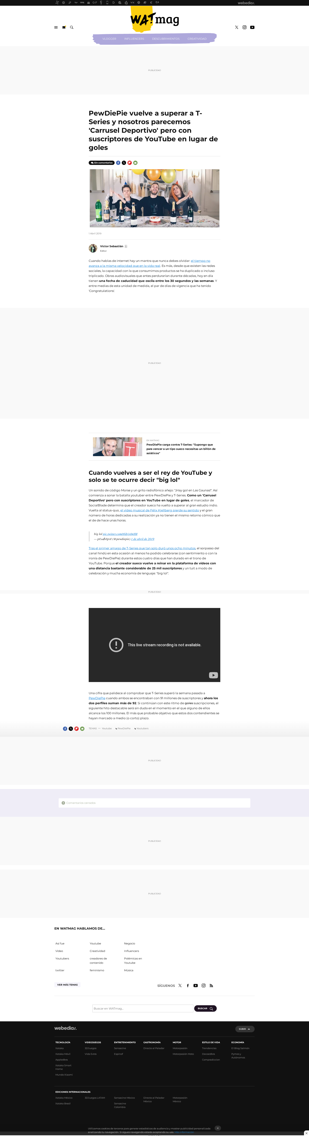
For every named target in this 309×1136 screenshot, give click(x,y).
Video (59, 951)
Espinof (118, 1053)
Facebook (118, 163)
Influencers (134, 38)
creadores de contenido (98, 960)
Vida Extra (91, 1053)
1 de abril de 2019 (142, 539)
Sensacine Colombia (120, 1105)
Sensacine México (124, 1097)
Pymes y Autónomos (238, 1055)
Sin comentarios (103, 162)
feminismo (97, 970)
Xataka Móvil (62, 1053)
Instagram (244, 27)
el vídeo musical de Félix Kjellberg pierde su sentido (159, 510)
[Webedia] (65, 1028)
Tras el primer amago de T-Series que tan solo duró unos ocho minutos (142, 548)
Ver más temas (67, 984)
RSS (211, 985)
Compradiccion (211, 1059)
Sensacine (120, 1048)
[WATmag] (154, 19)
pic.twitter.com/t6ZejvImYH (120, 534)
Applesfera (61, 1059)
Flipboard (129, 163)
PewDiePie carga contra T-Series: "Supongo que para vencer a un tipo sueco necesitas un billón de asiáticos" (180, 449)
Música (128, 970)
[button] (113, 246)
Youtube (252, 27)
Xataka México (63, 1097)
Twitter (236, 27)
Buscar (72, 27)
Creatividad (197, 38)
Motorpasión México (180, 1099)
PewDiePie (97, 698)
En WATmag (153, 440)
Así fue (59, 943)
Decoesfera (208, 1053)
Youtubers (142, 728)
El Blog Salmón (240, 1048)
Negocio (129, 943)
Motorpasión (180, 1048)
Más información (184, 1132)
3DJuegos (90, 1048)
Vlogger (109, 38)
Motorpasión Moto (183, 1053)
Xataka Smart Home (63, 1067)
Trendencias (209, 1048)
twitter (59, 970)
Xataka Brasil (63, 1103)
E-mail (135, 163)
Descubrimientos (166, 38)
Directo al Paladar (153, 1048)
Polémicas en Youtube (133, 960)
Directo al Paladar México (153, 1099)
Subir (242, 1029)
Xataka (59, 1048)
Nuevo (64, 27)
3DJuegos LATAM (95, 1097)
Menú (56, 27)
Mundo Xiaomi (64, 1074)
